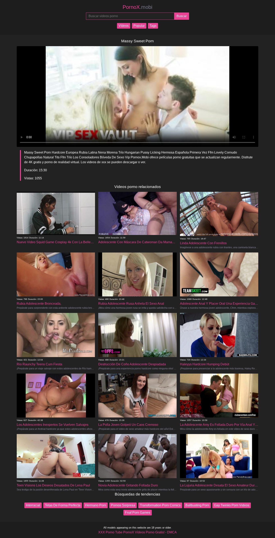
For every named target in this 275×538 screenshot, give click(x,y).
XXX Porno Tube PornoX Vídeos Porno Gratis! (131, 532)
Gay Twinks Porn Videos (231, 505)
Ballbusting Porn (197, 505)
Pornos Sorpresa (123, 505)
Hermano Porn (95, 505)
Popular (139, 25)
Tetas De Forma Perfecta (62, 505)
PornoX (137, 7)
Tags (153, 25)
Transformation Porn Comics (160, 505)
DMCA (172, 532)
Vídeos (124, 25)
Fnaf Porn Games (137, 512)
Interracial (33, 505)
